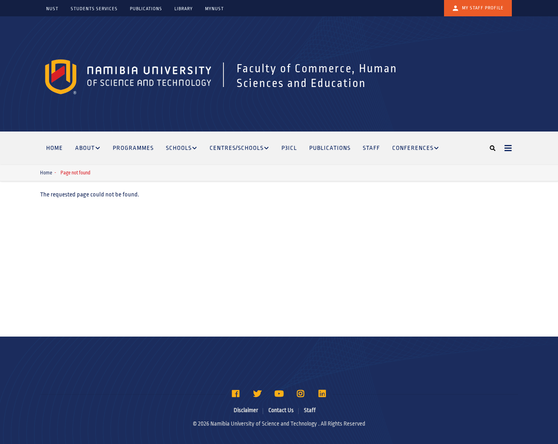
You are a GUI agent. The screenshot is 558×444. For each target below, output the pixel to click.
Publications (329, 148)
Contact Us (281, 410)
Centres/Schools (236, 148)
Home (54, 148)
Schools (179, 148)
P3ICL (289, 148)
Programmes (133, 148)
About (85, 148)
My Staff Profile (483, 7)
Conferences (412, 148)
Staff (371, 148)
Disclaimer (246, 410)
